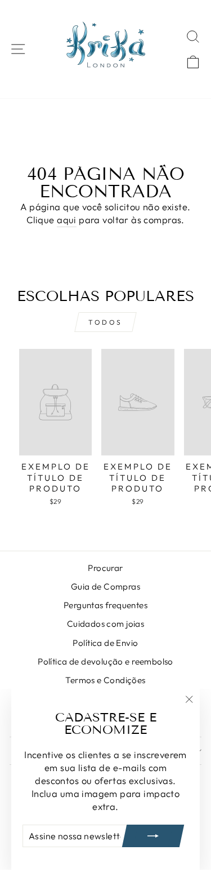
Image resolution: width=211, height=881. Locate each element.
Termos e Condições (105, 680)
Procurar (105, 568)
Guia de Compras (105, 586)
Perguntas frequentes (105, 605)
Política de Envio (105, 642)
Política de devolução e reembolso (105, 661)
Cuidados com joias (105, 623)
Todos (105, 322)
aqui (67, 219)
